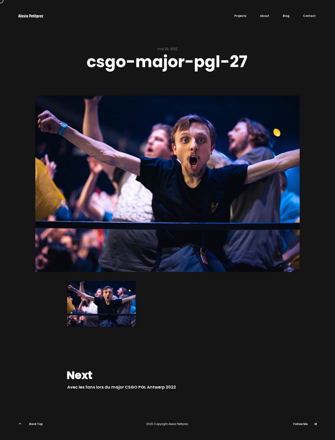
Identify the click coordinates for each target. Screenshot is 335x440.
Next (80, 375)
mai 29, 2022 (167, 49)
